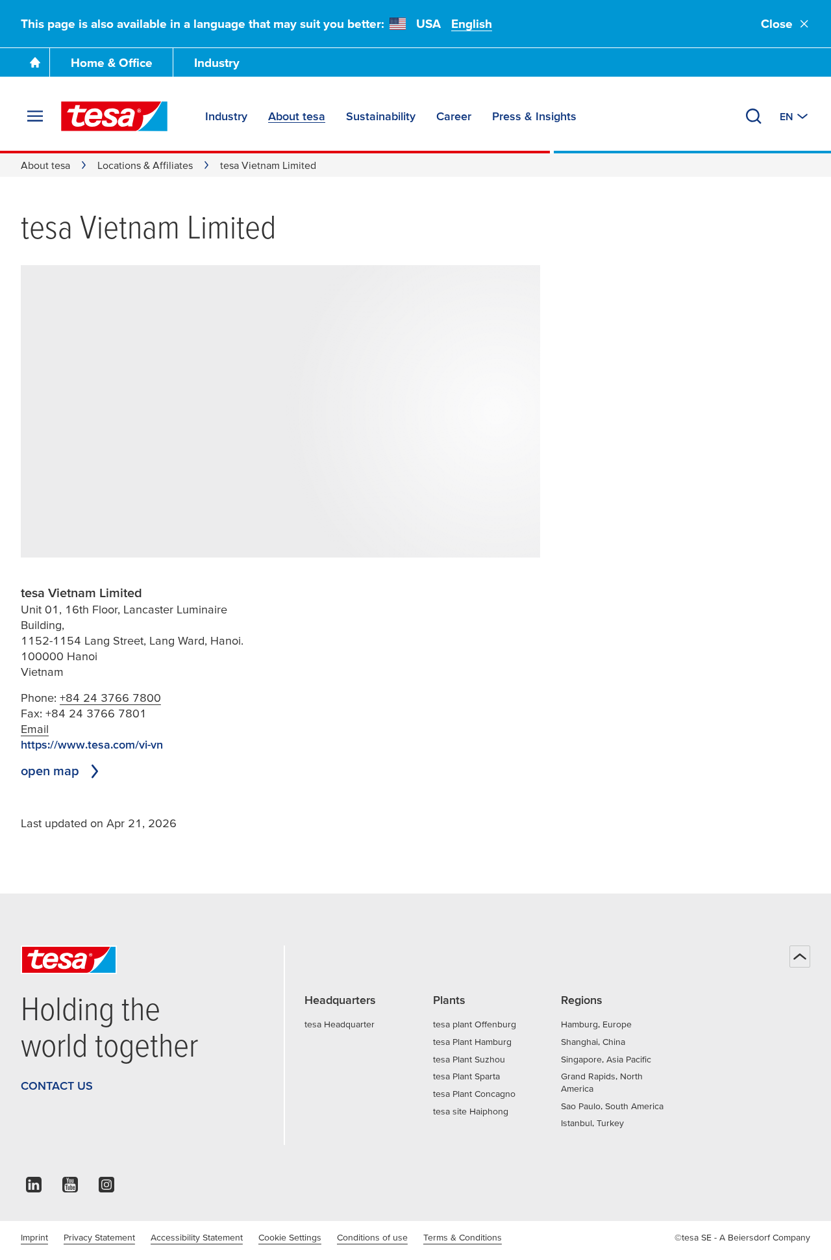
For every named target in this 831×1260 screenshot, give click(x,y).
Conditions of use (372, 1237)
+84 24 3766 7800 (110, 697)
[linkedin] (34, 1188)
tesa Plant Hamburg (472, 1041)
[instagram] (106, 1188)
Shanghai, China (593, 1041)
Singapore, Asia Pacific (606, 1059)
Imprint (34, 1237)
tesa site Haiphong (470, 1111)
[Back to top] (799, 956)
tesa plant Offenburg (474, 1024)
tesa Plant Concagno (474, 1093)
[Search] (753, 116)
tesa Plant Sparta (466, 1076)
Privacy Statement (99, 1237)
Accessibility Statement (197, 1237)
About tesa (45, 165)
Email (35, 729)
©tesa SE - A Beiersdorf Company (742, 1237)
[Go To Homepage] (35, 62)
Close (777, 24)
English (471, 24)
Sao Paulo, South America (612, 1106)
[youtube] (70, 1188)
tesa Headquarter (339, 1024)
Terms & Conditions (462, 1237)
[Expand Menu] (35, 116)
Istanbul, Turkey (592, 1123)
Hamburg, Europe (596, 1024)
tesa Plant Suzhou (469, 1059)
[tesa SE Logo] (114, 116)
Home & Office (112, 63)
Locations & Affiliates (145, 165)
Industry (217, 63)
